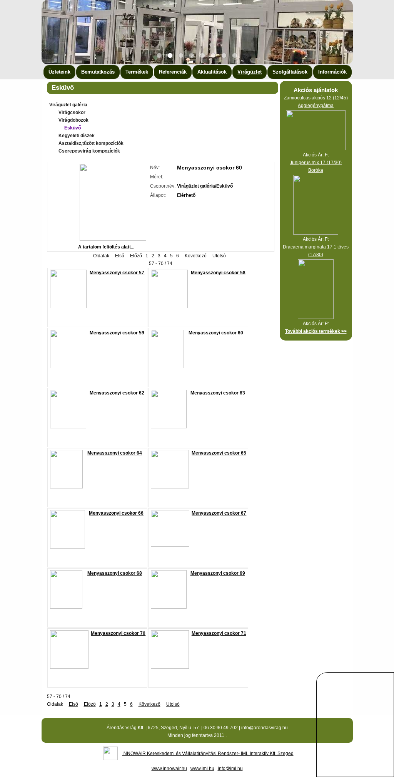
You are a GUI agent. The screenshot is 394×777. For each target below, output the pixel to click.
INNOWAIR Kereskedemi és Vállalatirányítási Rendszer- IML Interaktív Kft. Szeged (208, 753)
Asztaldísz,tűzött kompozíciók (91, 143)
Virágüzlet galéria (68, 104)
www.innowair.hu (169, 768)
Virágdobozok (73, 120)
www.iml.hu (202, 768)
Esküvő (72, 128)
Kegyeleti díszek (76, 135)
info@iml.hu (230, 768)
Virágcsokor (71, 112)
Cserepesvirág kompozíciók (89, 151)
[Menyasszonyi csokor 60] (113, 239)
